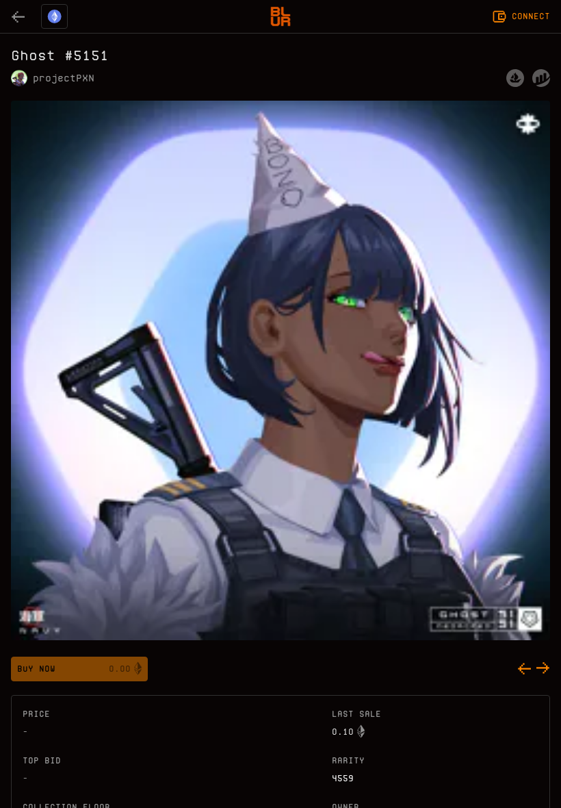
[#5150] (524, 669)
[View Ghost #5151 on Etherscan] (541, 78)
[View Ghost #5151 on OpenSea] (515, 78)
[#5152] (543, 669)
